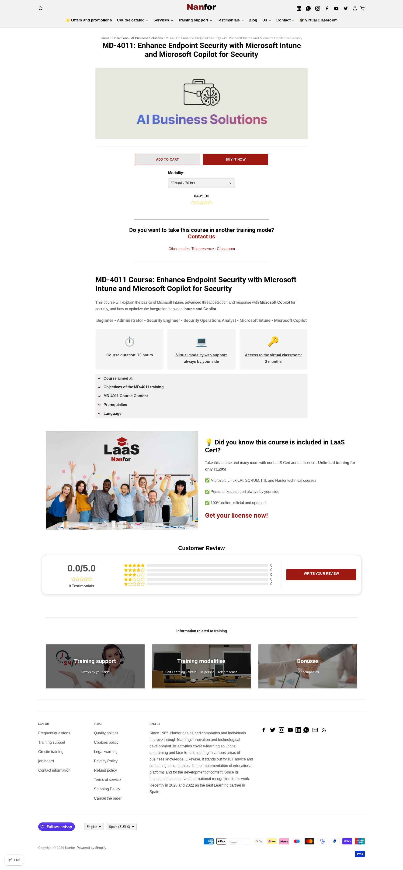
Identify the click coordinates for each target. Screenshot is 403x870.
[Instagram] (316, 8)
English (92, 827)
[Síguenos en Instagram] (283, 731)
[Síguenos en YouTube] (291, 731)
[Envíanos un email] (316, 731)
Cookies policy (106, 742)
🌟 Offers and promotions (89, 20)
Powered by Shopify (91, 847)
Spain (119, 827)
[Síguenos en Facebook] (265, 731)
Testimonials (229, 20)
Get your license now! (236, 515)
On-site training (50, 752)
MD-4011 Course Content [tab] (126, 396)
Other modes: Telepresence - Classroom (201, 249)
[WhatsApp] (307, 8)
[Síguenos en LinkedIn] (299, 731)
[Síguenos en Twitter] (274, 731)
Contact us (201, 236)
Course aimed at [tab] (118, 378)
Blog (253, 20)
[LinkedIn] (297, 8)
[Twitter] (344, 8)
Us (265, 20)
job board (46, 761)
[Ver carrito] (361, 8)
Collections (120, 38)
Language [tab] (113, 414)
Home (105, 38)
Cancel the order (108, 798)
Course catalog (131, 20)
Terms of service (107, 780)
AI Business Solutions (147, 38)
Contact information (54, 770)
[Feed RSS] (325, 731)
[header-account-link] (353, 8)
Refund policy (105, 770)
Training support (193, 20)
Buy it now (235, 159)
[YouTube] (335, 8)
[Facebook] (325, 8)
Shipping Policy (107, 789)
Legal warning (106, 752)
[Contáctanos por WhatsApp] (307, 731)
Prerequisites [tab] (115, 405)
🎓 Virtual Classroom (318, 20)
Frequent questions (54, 733)
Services (161, 20)
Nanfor (70, 847)
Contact (284, 20)
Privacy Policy (106, 761)
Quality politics (106, 733)
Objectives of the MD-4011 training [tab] (134, 387)
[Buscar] (40, 8)
